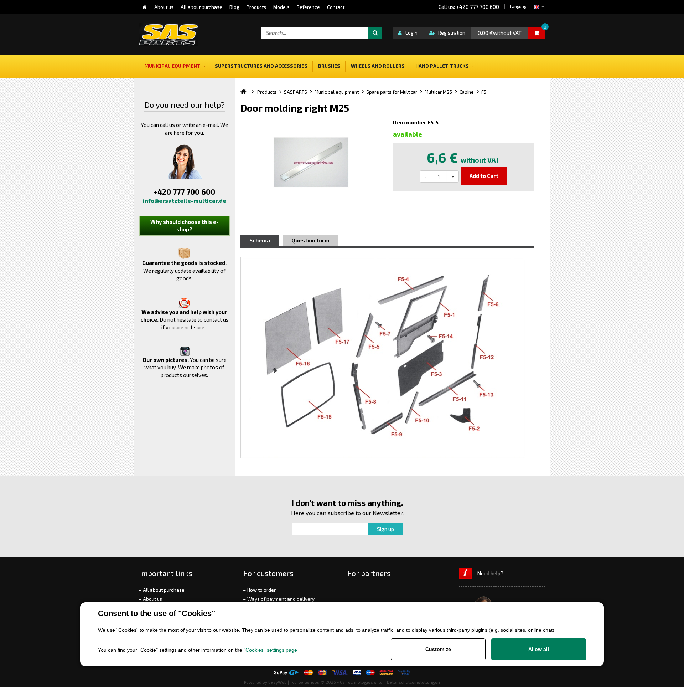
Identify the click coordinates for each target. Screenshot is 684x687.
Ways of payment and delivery (281, 599)
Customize (438, 649)
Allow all (538, 649)
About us (152, 599)
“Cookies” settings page (270, 650)
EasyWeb (277, 682)
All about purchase (164, 590)
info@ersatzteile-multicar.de (184, 200)
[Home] (145, 7)
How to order (261, 590)
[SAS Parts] (168, 34)
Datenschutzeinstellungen (413, 682)
